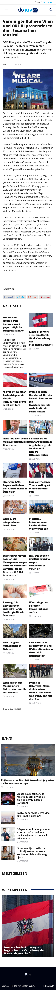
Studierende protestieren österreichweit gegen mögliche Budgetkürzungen (13, 324)
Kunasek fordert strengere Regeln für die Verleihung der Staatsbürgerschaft (41, 338)
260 (11, 709)
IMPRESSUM (48, 986)
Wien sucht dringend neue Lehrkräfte (11, 522)
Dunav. (32, 986)
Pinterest (46, 297)
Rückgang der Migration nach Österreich (12, 646)
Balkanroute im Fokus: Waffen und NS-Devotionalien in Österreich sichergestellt (41, 649)
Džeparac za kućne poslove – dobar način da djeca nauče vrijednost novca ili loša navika (33, 834)
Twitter (21, 297)
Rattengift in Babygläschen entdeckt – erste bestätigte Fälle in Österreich (13, 609)
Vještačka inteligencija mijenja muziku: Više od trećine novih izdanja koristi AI (31, 798)
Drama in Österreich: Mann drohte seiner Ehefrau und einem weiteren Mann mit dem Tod (40, 691)
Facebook (9, 297)
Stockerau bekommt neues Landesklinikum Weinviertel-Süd (39, 523)
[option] (28, 926)
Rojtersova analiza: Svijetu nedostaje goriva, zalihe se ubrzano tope (28, 781)
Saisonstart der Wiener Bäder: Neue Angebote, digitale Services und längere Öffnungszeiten (40, 447)
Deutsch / (47, 2)
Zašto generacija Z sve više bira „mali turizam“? (33, 814)
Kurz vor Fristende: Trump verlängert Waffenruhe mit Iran (40, 486)
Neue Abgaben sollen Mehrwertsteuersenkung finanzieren (18, 442)
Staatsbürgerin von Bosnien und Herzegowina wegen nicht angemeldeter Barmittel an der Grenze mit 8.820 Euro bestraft (15, 565)
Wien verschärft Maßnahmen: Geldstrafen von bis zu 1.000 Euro (14, 687)
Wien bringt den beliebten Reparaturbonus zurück (38, 607)
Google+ (33, 297)
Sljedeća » (18, 709)
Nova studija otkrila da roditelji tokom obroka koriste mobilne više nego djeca (32, 853)
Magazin (7, 64)
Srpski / (38, 2)
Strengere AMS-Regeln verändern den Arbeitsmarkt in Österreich (15, 486)
